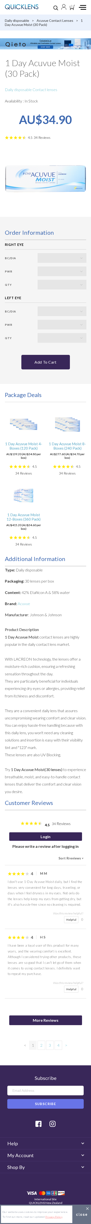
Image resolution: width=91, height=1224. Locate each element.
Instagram (53, 1124)
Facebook (38, 1124)
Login (45, 836)
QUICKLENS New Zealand (45, 1203)
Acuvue (24, 603)
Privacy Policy (53, 1216)
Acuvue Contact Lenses (55, 20)
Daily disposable (17, 20)
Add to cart (45, 362)
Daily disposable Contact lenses (31, 89)
